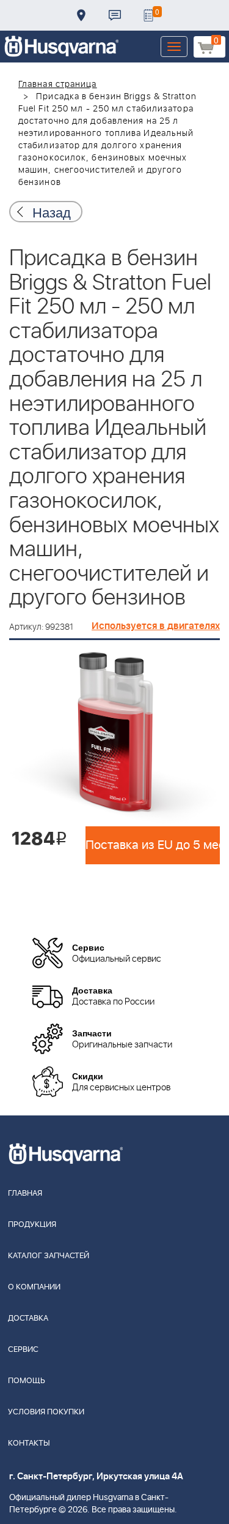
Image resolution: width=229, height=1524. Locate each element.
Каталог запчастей (48, 1256)
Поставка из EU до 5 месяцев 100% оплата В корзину (152, 845)
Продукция (32, 1225)
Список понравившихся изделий (148, 15)
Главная (25, 1193)
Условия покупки (46, 1412)
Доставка (81, 15)
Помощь (26, 1381)
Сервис (23, 1350)
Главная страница (57, 84)
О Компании (34, 1287)
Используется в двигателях (156, 626)
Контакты (115, 15)
